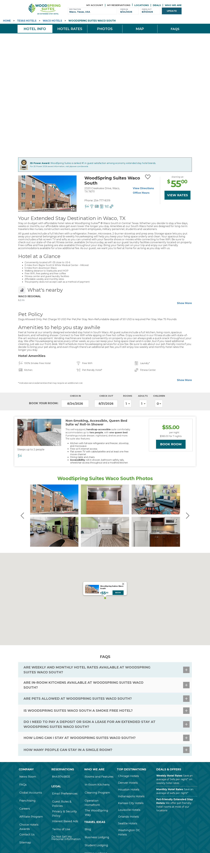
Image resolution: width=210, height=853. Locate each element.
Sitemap (25, 842)
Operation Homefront (92, 803)
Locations (141, 5)
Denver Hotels (128, 783)
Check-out (147, 9)
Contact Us (27, 834)
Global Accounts (30, 792)
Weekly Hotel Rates (169, 775)
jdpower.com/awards (78, 166)
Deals (157, 5)
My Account (94, 5)
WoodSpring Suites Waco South (92, 20)
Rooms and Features (99, 776)
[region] (105, 599)
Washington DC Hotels (129, 832)
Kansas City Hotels (131, 803)
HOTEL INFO (35, 29)
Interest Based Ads (65, 821)
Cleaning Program (97, 792)
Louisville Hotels (129, 810)
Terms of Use (61, 829)
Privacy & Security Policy (64, 813)
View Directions (143, 188)
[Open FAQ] (186, 670)
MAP (140, 29)
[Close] (123, 584)
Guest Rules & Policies (61, 804)
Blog (88, 829)
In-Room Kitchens (97, 784)
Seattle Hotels (127, 823)
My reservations (118, 5)
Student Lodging (96, 845)
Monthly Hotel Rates (169, 789)
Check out (106, 395)
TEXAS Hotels (26, 20)
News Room (27, 776)
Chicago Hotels (128, 776)
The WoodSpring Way (96, 813)
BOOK (118, 593)
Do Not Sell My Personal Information (66, 838)
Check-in (124, 9)
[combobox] (92, 12)
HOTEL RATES (69, 29)
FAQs (23, 784)
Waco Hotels (52, 20)
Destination (75, 9)
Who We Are (173, 5)
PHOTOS (105, 29)
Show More (184, 303)
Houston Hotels (128, 789)
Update (172, 11)
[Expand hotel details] (72, 208)
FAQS (175, 29)
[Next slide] (72, 193)
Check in (75, 395)
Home (7, 20)
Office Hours (141, 192)
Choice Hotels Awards (28, 827)
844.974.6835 (61, 776)
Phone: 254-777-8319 (97, 200)
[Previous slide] (22, 193)
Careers (24, 808)
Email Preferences (64, 793)
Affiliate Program (31, 816)
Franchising (27, 800)
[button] (105, 598)
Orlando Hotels (128, 816)
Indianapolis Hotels (131, 796)
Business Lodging (97, 837)
